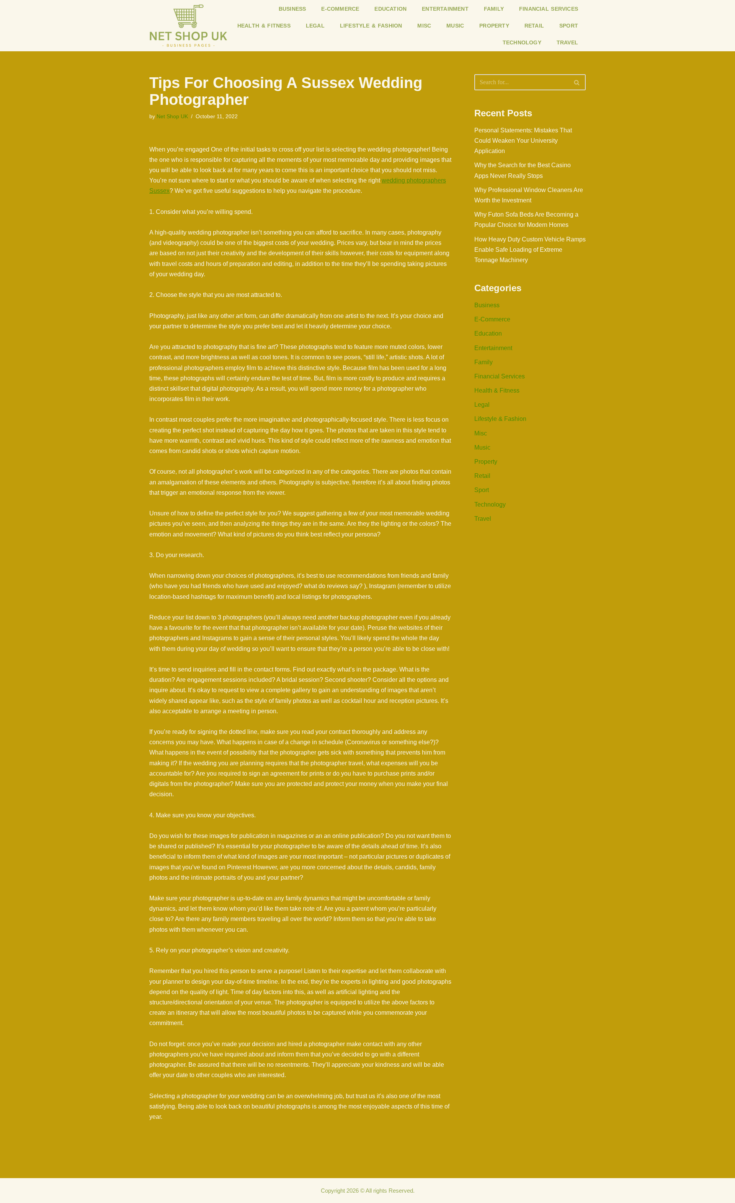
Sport (568, 26)
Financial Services (548, 9)
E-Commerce (340, 9)
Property (494, 26)
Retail (534, 26)
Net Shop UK (172, 116)
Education (390, 9)
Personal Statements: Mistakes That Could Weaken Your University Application (523, 140)
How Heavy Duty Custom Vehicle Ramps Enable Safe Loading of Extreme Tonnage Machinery (530, 249)
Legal (315, 26)
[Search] (577, 82)
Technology (522, 42)
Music (455, 26)
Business (292, 9)
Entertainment (445, 9)
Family (494, 9)
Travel (567, 42)
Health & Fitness (264, 26)
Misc (424, 26)
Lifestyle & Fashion (371, 26)
